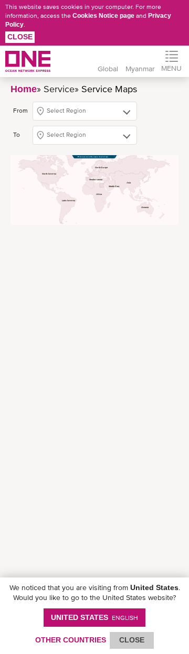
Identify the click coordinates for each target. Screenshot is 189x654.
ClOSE (131, 640)
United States (94, 617)
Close (20, 36)
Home (23, 89)
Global (108, 68)
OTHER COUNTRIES (70, 640)
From (20, 110)
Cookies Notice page (103, 15)
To (16, 134)
